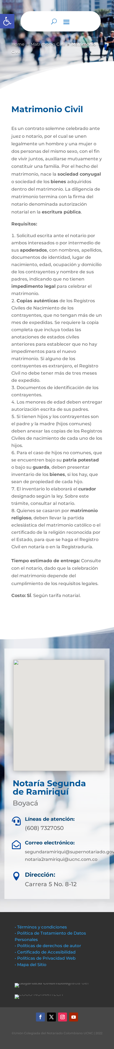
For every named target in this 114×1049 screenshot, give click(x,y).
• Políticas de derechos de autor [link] (48, 945)
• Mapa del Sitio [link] (31, 964)
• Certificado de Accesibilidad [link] (45, 952)
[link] (7, 21)
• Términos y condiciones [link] (41, 927)
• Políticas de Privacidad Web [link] (45, 958)
